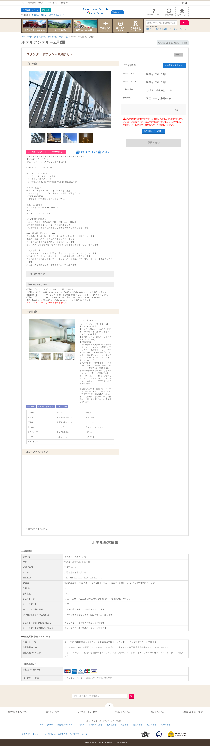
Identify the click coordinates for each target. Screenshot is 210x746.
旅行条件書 (62, 734)
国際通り (149, 29)
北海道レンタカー (64, 725)
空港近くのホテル (105, 29)
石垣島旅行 (137, 725)
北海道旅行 (111, 725)
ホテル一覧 (52, 37)
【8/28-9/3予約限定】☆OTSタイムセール (47, 15)
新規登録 (45, 10)
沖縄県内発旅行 (95, 725)
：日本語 (180, 3)
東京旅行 (124, 725)
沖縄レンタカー (46, 725)
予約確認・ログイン (30, 10)
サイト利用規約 (49, 734)
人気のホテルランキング (192, 712)
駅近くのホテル (120, 29)
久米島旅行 (165, 725)
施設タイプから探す (85, 30)
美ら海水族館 (161, 29)
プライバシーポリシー (30, 734)
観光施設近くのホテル (35, 30)
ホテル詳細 (63, 37)
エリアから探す (60, 30)
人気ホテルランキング (136, 29)
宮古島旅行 (151, 725)
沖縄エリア (116, 12)
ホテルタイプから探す (87, 712)
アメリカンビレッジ (178, 29)
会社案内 (85, 734)
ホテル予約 (26, 37)
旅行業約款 (74, 734)
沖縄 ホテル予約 (39, 37)
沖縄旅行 (80, 725)
